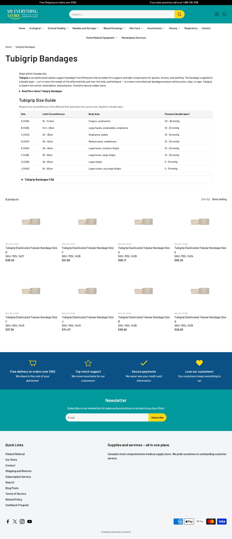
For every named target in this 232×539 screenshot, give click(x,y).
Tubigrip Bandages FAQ (39, 179)
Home (8, 46)
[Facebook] (7, 521)
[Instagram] (22, 521)
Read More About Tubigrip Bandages (42, 91)
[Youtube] (29, 521)
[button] (126, 14)
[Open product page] (31, 222)
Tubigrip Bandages (25, 46)
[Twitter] (15, 522)
